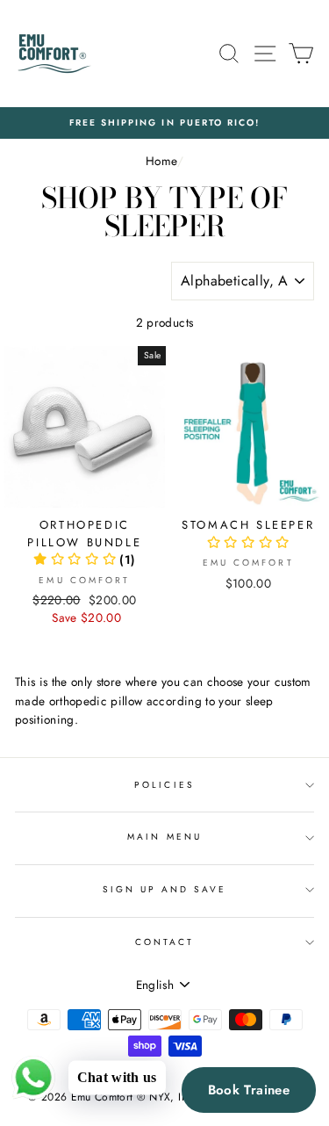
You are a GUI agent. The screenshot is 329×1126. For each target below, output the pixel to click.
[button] (84, 559)
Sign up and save (165, 889)
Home (161, 161)
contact (164, 942)
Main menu (164, 836)
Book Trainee (249, 1090)
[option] (164, 123)
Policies (164, 784)
